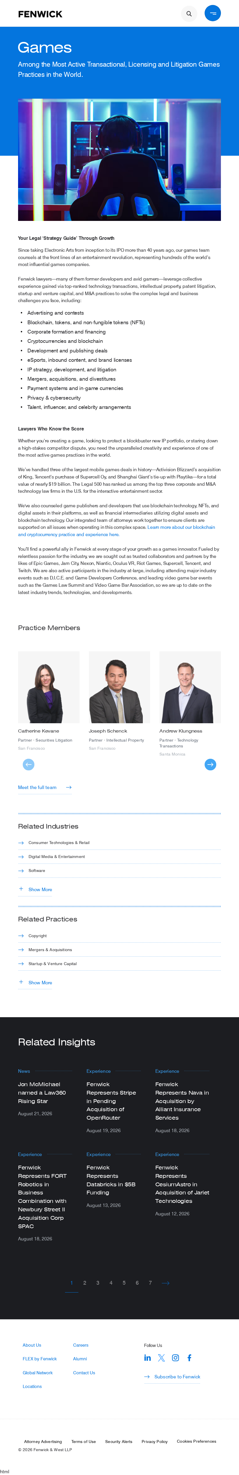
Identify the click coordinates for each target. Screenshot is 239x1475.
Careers (80, 1345)
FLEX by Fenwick (40, 1358)
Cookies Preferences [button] (196, 1441)
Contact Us (84, 1372)
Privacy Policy (155, 1441)
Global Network (38, 1372)
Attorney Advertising (43, 1441)
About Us (32, 1345)
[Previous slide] (28, 764)
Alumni (80, 1358)
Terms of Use (83, 1441)
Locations (32, 1386)
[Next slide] (210, 764)
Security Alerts (118, 1441)
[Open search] (189, 14)
